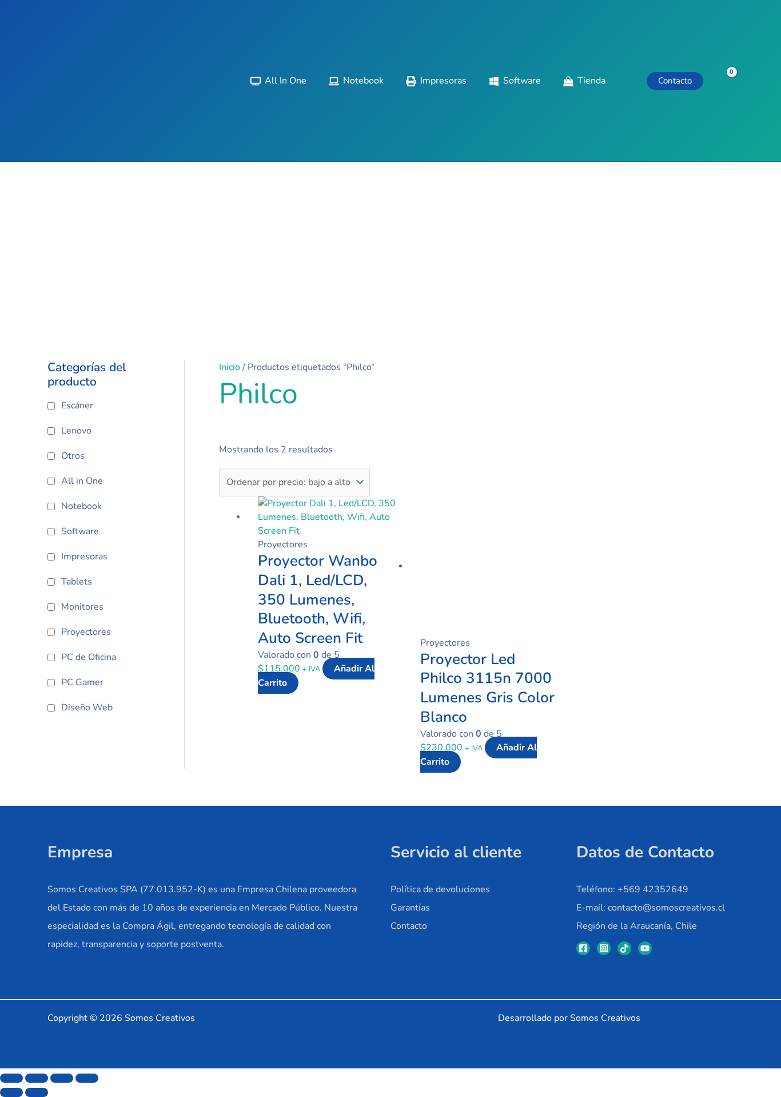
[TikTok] (624, 948)
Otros (73, 456)
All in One (82, 481)
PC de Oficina (88, 657)
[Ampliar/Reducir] (11, 1078)
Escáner (77, 405)
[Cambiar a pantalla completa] (36, 1078)
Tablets (76, 581)
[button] (675, 81)
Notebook (81, 506)
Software (80, 531)
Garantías (410, 907)
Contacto (408, 926)
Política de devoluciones (440, 889)
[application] (610, 80)
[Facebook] (583, 948)
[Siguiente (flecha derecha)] (36, 1092)
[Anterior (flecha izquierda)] (11, 1092)
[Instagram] (604, 948)
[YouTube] (645, 948)
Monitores (82, 607)
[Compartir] (61, 1078)
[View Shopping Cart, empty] (724, 80)
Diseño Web (87, 707)
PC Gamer (82, 682)
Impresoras (84, 556)
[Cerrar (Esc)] (86, 1078)
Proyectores (86, 632)
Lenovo (76, 430)
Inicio (229, 367)
